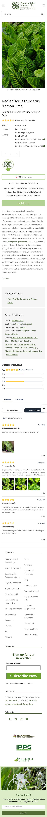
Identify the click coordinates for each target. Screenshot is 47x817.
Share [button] (7, 278)
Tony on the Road (31, 591)
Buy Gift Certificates (13, 583)
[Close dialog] (45, 768)
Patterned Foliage (29, 347)
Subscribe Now (23, 676)
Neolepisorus (17, 320)
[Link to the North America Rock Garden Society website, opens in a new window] (23, 737)
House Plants (12, 354)
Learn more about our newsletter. (19, 683)
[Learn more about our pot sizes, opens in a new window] (44, 146)
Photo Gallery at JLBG (31, 598)
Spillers (23, 327)
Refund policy (10, 614)
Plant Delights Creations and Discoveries (23, 351)
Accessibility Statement (29, 616)
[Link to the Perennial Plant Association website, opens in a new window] (24, 761)
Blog (26, 579)
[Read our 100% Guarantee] (8, 171)
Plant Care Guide (12, 594)
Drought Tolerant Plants (22, 337)
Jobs (26, 559)
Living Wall (25, 330)
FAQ (6, 631)
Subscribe (23, 813)
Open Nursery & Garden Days (11, 561)
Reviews (8, 626)
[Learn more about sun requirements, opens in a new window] (44, 139)
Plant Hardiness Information (11, 601)
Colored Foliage (12, 347)
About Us (9, 637)
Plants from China (27, 344)
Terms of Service (31, 634)
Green (18, 324)
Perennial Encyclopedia (29, 607)
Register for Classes (13, 588)
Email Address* (13, 663)
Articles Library (30, 585)
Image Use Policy (31, 629)
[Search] (42, 14)
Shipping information (13, 608)
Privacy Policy (29, 623)
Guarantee (9, 620)
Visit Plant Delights (12, 568)
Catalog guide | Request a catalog (12, 575)
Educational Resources (29, 572)
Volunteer (28, 565)
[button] (3, 5)
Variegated (27, 324)
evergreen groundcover (18, 241)
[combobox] (23, 14)
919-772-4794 (11, 700)
